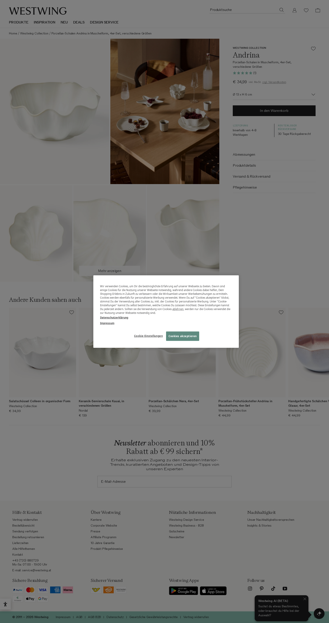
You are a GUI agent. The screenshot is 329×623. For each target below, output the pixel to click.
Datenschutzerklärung (114, 317)
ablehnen (178, 309)
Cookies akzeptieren (183, 336)
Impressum (107, 323)
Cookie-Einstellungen (148, 336)
